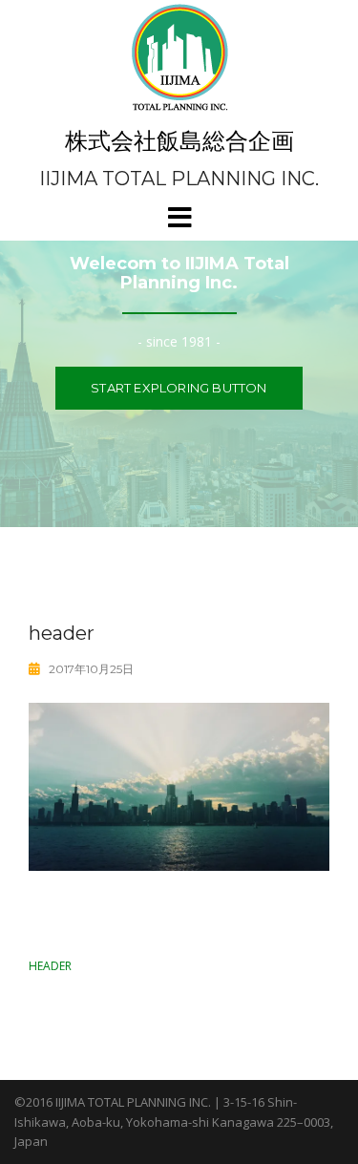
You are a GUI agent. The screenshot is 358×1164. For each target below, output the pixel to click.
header (50, 966)
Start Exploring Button (178, 387)
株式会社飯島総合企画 (179, 141)
